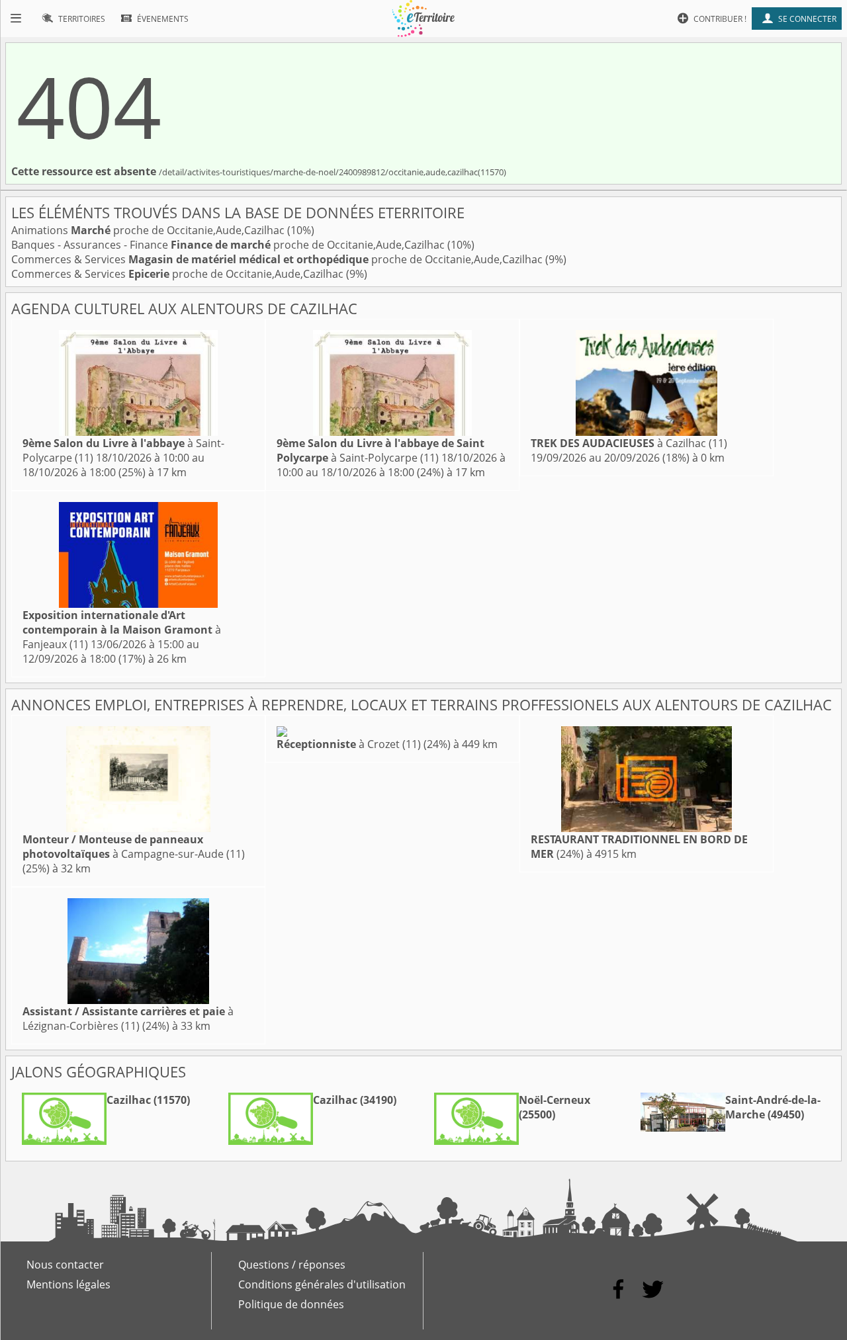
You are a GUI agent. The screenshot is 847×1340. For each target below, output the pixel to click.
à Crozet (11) (349, 744)
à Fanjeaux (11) (121, 629)
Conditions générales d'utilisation (322, 1284)
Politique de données (291, 1304)
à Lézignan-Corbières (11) (128, 1018)
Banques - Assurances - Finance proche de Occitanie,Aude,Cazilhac (229, 244)
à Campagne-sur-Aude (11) (133, 846)
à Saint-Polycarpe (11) (380, 450)
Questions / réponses (291, 1264)
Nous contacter (65, 1264)
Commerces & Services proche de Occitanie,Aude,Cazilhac (278, 259)
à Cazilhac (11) (629, 443)
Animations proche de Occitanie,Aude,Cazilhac (149, 230)
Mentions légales (68, 1284)
